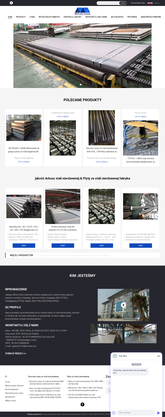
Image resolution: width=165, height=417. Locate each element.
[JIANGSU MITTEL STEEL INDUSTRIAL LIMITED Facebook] (11, 3)
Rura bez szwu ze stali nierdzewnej (101, 158)
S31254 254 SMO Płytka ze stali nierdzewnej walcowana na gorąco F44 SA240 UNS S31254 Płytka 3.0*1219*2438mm (84, 396)
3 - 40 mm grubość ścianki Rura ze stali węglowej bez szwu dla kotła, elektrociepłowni (73, 255)
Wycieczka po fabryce (49, 17)
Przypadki (132, 17)
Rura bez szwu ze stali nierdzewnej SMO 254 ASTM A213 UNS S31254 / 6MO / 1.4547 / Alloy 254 (47, 383)
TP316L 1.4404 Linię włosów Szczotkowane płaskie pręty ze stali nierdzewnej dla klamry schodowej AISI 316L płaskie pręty (140, 160)
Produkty (21, 17)
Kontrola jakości (72, 17)
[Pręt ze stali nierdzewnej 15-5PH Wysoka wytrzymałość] (123, 305)
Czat (24, 245)
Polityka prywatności (34, 414)
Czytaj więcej (24, 162)
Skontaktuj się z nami (96, 17)
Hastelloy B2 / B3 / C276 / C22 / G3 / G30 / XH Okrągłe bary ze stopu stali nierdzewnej (24, 228)
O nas (32, 17)
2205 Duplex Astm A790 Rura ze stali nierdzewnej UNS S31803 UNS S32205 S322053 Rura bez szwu (45, 396)
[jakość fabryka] (62, 138)
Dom (10, 17)
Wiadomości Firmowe (151, 17)
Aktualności (117, 17)
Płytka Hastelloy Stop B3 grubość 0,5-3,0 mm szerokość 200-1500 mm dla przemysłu (63, 228)
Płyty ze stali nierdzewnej (78, 377)
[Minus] (158, 356)
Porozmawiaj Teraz (138, 3)
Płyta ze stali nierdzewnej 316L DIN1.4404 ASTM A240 (85, 382)
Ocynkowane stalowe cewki (62, 113)
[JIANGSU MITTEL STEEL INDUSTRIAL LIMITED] (82, 11)
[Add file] (114, 413)
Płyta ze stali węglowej (23, 158)
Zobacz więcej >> (15, 353)
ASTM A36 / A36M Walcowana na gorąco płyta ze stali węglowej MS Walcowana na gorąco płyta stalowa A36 (24, 150)
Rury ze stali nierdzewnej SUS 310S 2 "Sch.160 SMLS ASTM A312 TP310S (45, 389)
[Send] (158, 413)
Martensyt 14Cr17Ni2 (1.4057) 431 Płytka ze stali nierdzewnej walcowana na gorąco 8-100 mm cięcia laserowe (85, 389)
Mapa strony (10, 401)
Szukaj (123, 3)
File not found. (140, 113)
